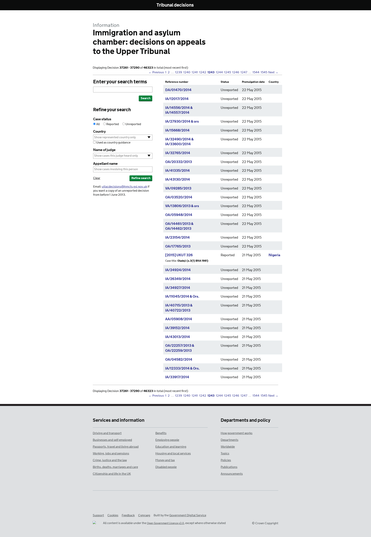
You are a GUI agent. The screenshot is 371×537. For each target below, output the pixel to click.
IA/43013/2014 (177, 337)
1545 (264, 72)
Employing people (167, 440)
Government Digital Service (187, 515)
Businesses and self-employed (112, 440)
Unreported (133, 124)
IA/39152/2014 (177, 328)
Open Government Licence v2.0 (165, 523)
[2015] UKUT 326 (179, 255)
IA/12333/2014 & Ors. (182, 368)
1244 (219, 72)
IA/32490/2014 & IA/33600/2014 (179, 142)
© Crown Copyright (265, 523)
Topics (225, 454)
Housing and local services (173, 454)
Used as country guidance (113, 143)
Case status (102, 119)
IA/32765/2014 (177, 153)
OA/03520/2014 (178, 197)
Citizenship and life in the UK (112, 474)
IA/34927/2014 (177, 288)
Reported (112, 124)
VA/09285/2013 (178, 188)
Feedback (128, 515)
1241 (195, 72)
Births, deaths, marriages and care (115, 467)
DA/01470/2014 (178, 90)
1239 (178, 72)
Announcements (232, 474)
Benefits (160, 433)
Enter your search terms (120, 82)
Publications (229, 467)
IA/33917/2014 (177, 377)
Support (98, 515)
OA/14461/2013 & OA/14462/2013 (179, 226)
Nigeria (274, 255)
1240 (186, 72)
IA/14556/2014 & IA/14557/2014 (179, 110)
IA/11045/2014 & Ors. (182, 296)
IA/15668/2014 (177, 130)
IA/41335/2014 (177, 170)
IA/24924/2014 (178, 270)
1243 (211, 72)
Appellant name (105, 164)
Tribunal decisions (175, 5)
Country (99, 132)
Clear (96, 178)
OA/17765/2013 (178, 246)
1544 (256, 72)
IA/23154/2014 (177, 237)
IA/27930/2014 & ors (182, 121)
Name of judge (104, 150)
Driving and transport (107, 433)
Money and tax (165, 460)
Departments (229, 440)
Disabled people (166, 467)
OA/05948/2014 (178, 215)
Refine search (141, 178)
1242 (202, 72)
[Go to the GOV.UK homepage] (109, 5)
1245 (227, 72)
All (98, 124)
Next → (273, 72)
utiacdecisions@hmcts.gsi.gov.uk (124, 187)
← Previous (156, 72)
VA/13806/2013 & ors (182, 206)
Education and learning (170, 447)
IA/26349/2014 (178, 279)
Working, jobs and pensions (111, 454)
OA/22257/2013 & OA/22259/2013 (179, 348)
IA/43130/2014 (177, 179)
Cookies (112, 515)
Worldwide (228, 447)
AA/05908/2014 (178, 319)
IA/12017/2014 (177, 99)
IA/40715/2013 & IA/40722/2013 (178, 308)
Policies (226, 460)
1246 (235, 72)
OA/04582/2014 (178, 359)
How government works (236, 433)
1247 (244, 72)
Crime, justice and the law (110, 460)
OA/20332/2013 (178, 162)
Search (146, 98)
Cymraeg (144, 515)
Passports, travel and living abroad (116, 447)
